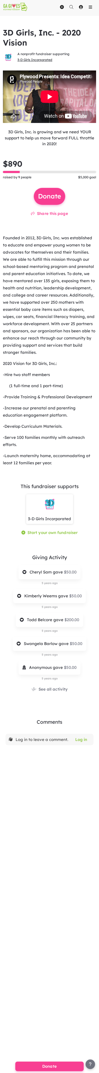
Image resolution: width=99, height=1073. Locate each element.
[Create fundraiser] (62, 7)
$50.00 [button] (70, 572)
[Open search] (71, 7)
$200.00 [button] (71, 619)
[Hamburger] (90, 7)
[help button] (90, 1064)
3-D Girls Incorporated (34, 60)
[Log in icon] (81, 7)
